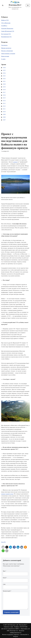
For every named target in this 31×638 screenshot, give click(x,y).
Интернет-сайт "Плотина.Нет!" (18, 625)
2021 (4, 81)
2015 (4, 98)
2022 (4, 78)
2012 (4, 106)
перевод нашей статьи (7, 494)
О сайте (3, 59)
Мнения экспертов (6, 48)
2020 (4, 84)
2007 (4, 120)
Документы (4, 45)
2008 (4, 117)
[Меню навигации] (28, 5)
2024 (4, 73)
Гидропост (16, 634)
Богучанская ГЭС (6, 34)
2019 (4, 87)
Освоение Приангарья (7, 28)
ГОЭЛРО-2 (4, 25)
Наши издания (5, 56)
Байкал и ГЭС (5, 20)
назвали (15, 162)
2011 (4, 109)
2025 (4, 70)
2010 (4, 111)
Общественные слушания (8, 53)
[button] (3, 547)
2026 (4, 67)
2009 (4, 114)
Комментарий (7, 591)
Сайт (4, 584)
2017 (4, 92)
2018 (4, 89)
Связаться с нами (8, 626)
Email (5, 577)
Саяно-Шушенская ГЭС (7, 31)
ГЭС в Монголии (5, 23)
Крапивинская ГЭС (6, 36)
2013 (4, 103)
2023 (4, 76)
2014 (4, 100)
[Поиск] (2, 5)
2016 (4, 95)
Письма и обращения (7, 50)
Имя (4, 571)
